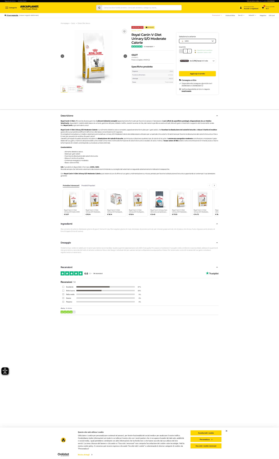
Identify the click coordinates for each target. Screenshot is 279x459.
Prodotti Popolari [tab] (88, 185)
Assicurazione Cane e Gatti (232, 28)
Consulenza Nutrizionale (232, 32)
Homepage (65, 23)
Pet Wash (227, 21)
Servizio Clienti (22, 1)
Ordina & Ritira (230, 15)
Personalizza (205, 439)
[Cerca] (99, 7)
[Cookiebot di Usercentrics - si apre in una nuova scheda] (63, 454)
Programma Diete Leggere (229, 25)
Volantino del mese (234, 21)
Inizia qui (247, 24)
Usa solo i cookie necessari (206, 446)
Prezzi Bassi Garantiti (227, 21)
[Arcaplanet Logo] (29, 7)
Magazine (263, 15)
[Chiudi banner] (226, 431)
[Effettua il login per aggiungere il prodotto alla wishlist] (124, 31)
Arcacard (227, 25)
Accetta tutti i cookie (206, 433)
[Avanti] (214, 185)
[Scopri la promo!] (259, 30)
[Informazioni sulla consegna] (202, 85)
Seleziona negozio (29, 41)
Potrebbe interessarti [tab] (71, 185)
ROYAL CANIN (136, 31)
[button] (94, 56)
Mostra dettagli (84, 455)
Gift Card (272, 15)
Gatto (73, 23)
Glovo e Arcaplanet (230, 35)
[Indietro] (209, 185)
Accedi (242, 19)
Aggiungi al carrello (197, 74)
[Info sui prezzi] (149, 60)
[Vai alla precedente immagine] (62, 56)
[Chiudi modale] (50, 22)
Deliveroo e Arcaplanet (231, 38)
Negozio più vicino (10, 1)
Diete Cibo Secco (84, 23)
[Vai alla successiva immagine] (125, 56)
